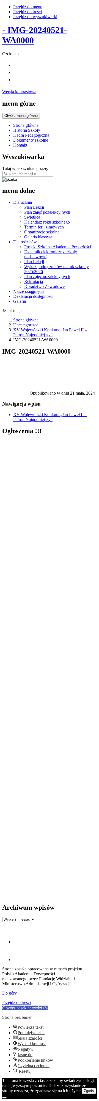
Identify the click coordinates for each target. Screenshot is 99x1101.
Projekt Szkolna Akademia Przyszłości (57, 246)
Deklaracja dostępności (33, 296)
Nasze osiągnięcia (28, 291)
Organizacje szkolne (41, 232)
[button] (25, 1008)
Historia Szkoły (26, 130)
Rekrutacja (33, 281)
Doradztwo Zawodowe (44, 286)
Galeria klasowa (38, 237)
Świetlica (32, 217)
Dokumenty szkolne (30, 140)
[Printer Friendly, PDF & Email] (16, 394)
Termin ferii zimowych (44, 227)
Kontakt (20, 145)
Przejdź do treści (27, 11)
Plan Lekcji (34, 207)
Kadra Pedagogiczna (31, 135)
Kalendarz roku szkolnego (47, 222)
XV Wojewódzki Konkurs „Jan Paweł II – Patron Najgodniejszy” (50, 332)
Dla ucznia (22, 202)
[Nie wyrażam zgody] (4, 1098)
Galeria (19, 301)
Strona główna (25, 125)
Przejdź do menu (27, 6)
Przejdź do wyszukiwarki (35, 16)
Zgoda (89, 1091)
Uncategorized (25, 325)
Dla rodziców (25, 242)
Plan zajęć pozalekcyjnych (47, 212)
